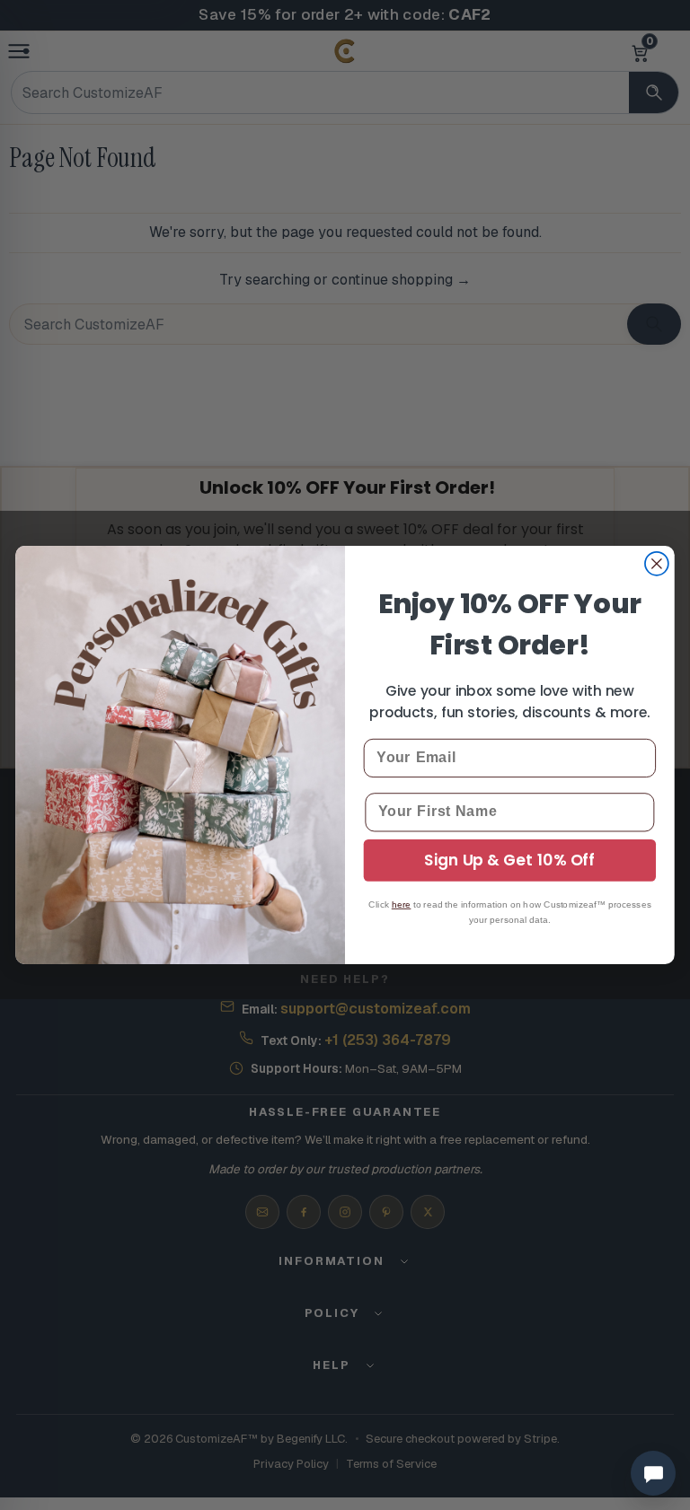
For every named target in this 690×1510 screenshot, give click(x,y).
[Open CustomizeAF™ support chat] (653, 1473)
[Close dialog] (656, 563)
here (401, 904)
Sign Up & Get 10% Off (509, 860)
